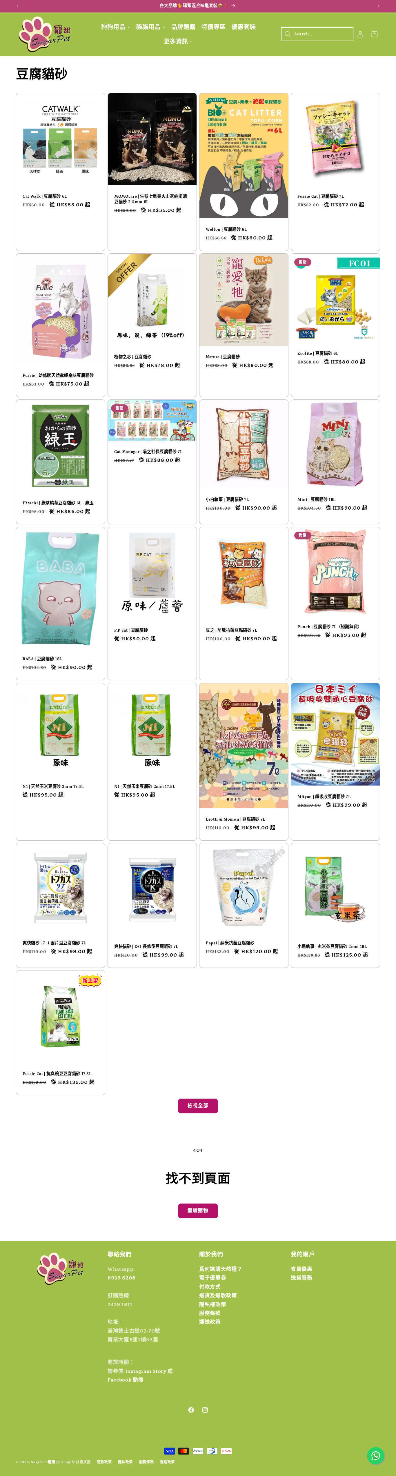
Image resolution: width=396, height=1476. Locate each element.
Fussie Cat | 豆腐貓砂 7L (320, 196)
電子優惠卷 (212, 1278)
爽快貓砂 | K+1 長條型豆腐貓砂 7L (146, 946)
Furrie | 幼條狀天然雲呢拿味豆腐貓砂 (58, 375)
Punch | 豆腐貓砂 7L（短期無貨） (329, 627)
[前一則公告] (17, 6)
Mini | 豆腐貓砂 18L (316, 499)
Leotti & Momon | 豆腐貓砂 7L (235, 819)
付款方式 (210, 1287)
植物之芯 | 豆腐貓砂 (132, 357)
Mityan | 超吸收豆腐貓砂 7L (324, 797)
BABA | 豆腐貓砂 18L (42, 659)
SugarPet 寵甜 (43, 1462)
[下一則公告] (378, 6)
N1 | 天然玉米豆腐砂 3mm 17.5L (53, 786)
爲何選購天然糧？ (220, 1269)
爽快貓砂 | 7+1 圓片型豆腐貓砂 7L (54, 943)
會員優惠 (302, 1269)
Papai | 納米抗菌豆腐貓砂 (230, 943)
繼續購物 (198, 1210)
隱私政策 (125, 1462)
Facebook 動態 (125, 1380)
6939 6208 (122, 1278)
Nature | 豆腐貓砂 (223, 357)
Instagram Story (145, 1371)
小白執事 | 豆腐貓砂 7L (227, 499)
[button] (317, 34)
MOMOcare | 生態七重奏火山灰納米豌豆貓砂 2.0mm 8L (150, 199)
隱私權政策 (212, 1305)
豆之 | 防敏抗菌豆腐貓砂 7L (231, 630)
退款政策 (104, 1462)
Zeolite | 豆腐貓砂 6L (317, 353)
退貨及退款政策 (218, 1296)
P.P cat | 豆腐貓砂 (131, 630)
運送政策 (210, 1322)
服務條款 (210, 1313)
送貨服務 (302, 1278)
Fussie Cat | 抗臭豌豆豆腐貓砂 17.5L (57, 1074)
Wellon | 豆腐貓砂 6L (226, 230)
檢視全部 (198, 1105)
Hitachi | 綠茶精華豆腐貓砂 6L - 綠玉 (58, 503)
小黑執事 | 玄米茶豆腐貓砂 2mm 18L (332, 946)
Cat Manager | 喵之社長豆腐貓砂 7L (148, 452)
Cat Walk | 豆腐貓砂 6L (45, 196)
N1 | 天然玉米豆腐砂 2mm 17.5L (144, 786)
